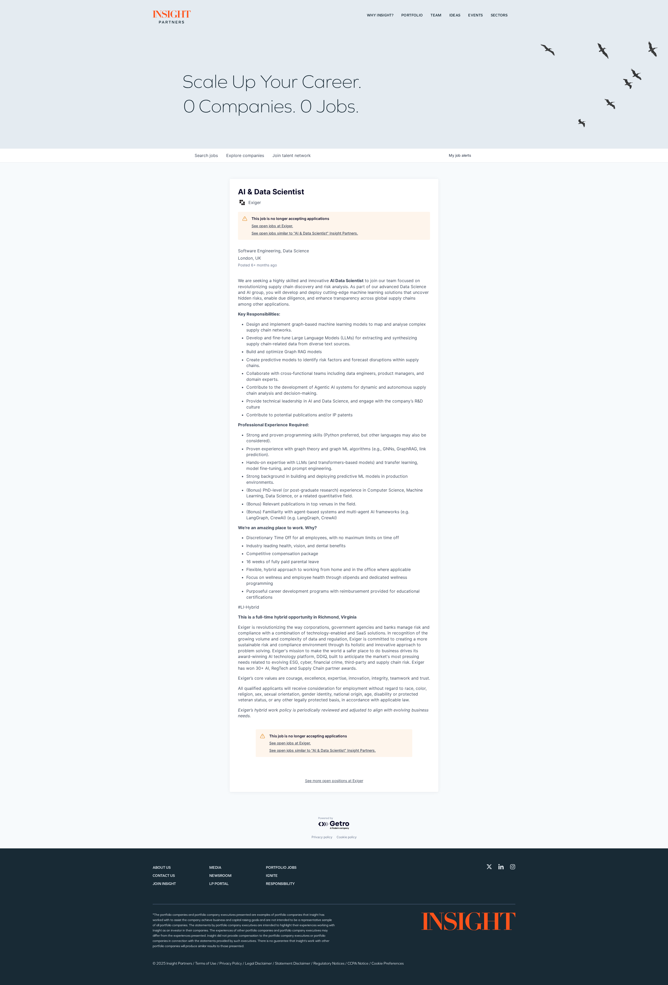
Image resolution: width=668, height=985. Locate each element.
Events (475, 15)
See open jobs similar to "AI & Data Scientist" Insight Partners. (305, 233)
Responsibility (280, 884)
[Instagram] (512, 866)
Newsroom (220, 875)
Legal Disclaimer (259, 963)
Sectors (499, 15)
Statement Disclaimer (293, 963)
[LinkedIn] (501, 866)
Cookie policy (347, 837)
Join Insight (164, 884)
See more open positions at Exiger (334, 780)
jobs (206, 155)
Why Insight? (380, 15)
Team (436, 15)
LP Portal (219, 884)
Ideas (455, 15)
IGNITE (272, 875)
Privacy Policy (231, 963)
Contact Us (164, 875)
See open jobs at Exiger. (272, 226)
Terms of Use (206, 963)
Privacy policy (322, 837)
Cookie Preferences (388, 963)
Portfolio (412, 15)
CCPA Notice (358, 963)
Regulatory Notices (329, 963)
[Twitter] (489, 866)
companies (245, 155)
